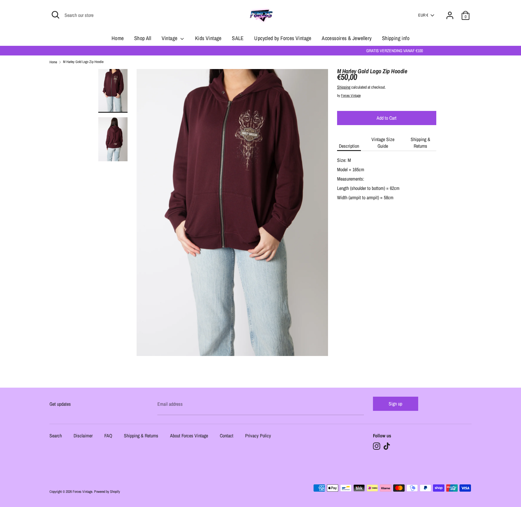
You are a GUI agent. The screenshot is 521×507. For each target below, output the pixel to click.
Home (118, 38)
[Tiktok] (386, 446)
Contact (226, 436)
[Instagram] (376, 446)
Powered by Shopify (107, 491)
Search (55, 436)
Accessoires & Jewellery (346, 38)
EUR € (423, 15)
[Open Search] (55, 15)
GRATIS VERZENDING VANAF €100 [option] (260, 50)
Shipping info (395, 38)
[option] (232, 215)
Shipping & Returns (420, 142)
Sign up (395, 403)
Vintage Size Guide (382, 142)
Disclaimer (83, 436)
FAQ (108, 436)
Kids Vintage (208, 38)
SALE (238, 38)
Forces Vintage (351, 95)
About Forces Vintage (189, 436)
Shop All (142, 38)
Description (349, 146)
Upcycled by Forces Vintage (282, 38)
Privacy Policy (258, 436)
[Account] (450, 11)
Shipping (343, 87)
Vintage (170, 38)
